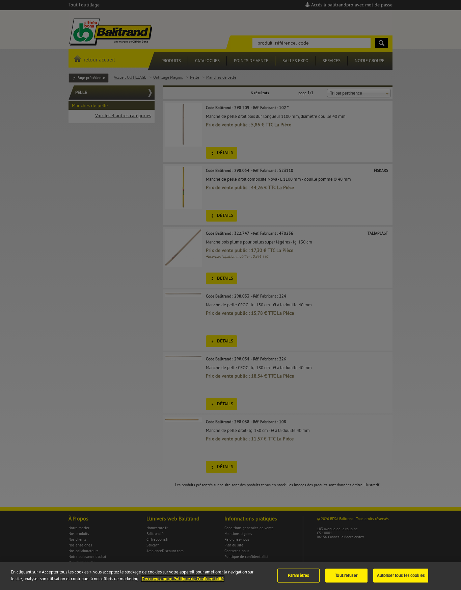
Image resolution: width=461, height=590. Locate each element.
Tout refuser (346, 575)
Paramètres (298, 575)
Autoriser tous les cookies (401, 575)
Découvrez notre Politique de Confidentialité (183, 578)
